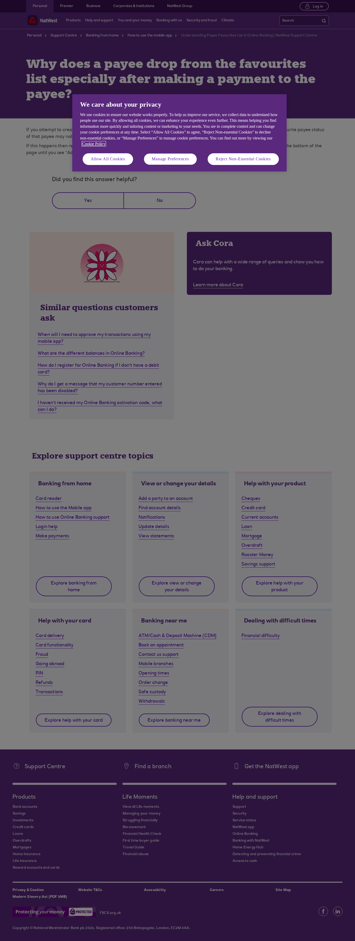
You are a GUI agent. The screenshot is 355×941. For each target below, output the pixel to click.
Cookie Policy (94, 144)
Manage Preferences (170, 159)
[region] (179, 132)
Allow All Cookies (108, 159)
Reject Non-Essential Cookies (243, 159)
